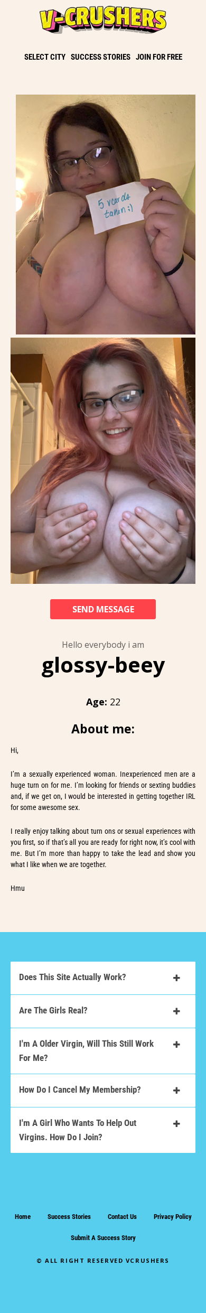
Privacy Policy (173, 1217)
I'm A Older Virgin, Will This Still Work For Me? (86, 1050)
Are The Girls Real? (53, 1010)
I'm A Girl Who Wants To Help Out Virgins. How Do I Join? (77, 1130)
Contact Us (122, 1217)
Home (23, 1217)
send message (103, 609)
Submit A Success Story (103, 1238)
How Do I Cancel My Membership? (80, 1089)
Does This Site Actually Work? (72, 977)
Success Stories (69, 1217)
